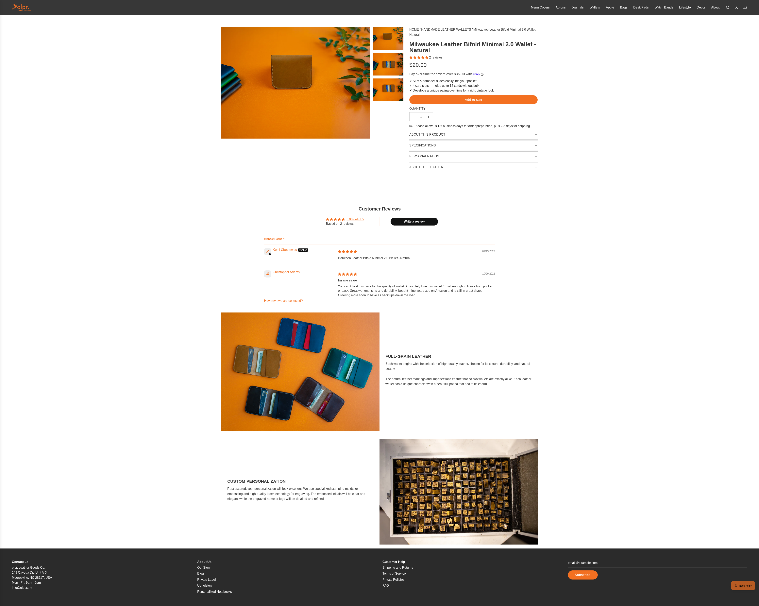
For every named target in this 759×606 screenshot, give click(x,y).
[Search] (727, 7)
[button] (419, 57)
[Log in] (736, 7)
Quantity (417, 108)
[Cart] (745, 7)
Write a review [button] (414, 221)
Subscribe (583, 575)
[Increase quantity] (428, 116)
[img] (347, 252)
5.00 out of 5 (355, 219)
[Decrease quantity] (414, 116)
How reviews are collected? (283, 300)
